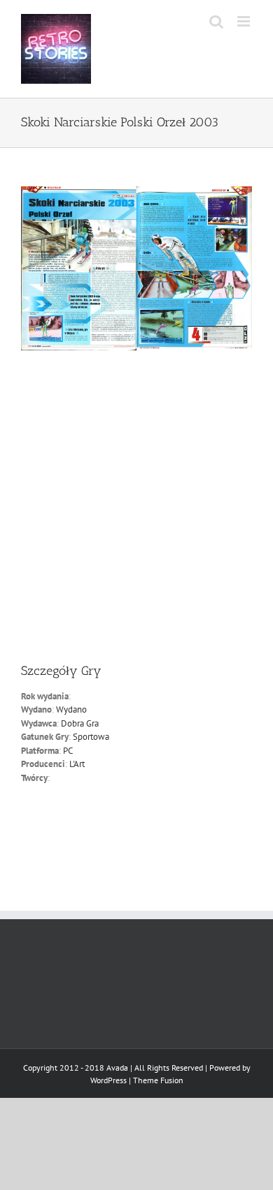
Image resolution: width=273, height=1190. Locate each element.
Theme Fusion (158, 1080)
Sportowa (91, 737)
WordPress (108, 1080)
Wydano (71, 709)
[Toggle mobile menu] (244, 21)
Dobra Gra (80, 723)
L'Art (77, 764)
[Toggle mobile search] (216, 21)
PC (68, 751)
